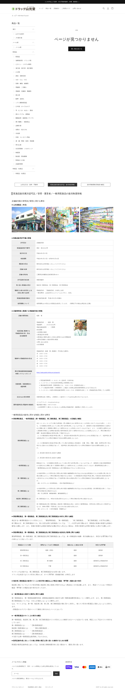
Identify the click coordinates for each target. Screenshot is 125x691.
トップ (14, 16)
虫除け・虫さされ (21, 129)
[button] (104, 8)
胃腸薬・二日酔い (21, 87)
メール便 (15, 42)
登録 (56, 673)
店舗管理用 (19, 164)
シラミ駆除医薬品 (21, 103)
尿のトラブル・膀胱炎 (23, 114)
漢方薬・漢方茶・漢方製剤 (24, 68)
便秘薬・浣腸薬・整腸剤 (23, 91)
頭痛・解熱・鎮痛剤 (22, 83)
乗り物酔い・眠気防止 (23, 122)
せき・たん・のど (21, 80)
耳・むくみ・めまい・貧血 (24, 110)
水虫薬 (18, 133)
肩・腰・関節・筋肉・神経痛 (25, 141)
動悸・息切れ (20, 99)
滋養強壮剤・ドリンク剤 (23, 60)
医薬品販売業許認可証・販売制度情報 (62, 184)
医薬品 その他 (20, 160)
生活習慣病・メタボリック (24, 148)
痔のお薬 (18, 145)
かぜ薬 (18, 72)
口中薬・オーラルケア (23, 106)
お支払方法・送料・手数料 (29, 184)
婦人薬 (18, 95)
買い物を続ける (76, 49)
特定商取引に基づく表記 (35, 687)
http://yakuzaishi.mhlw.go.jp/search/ (48, 372)
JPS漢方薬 (19, 38)
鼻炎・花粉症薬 (21, 76)
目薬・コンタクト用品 (23, 137)
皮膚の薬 (18, 125)
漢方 (14, 29)
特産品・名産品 (18, 169)
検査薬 (18, 152)
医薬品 (15, 52)
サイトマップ (49, 687)
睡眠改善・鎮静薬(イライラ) (25, 118)
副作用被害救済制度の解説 (95, 184)
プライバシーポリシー (18, 687)
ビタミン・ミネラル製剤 (23, 64)
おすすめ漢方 (20, 34)
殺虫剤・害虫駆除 (21, 156)
